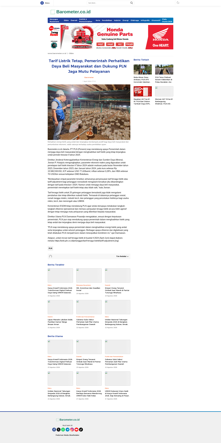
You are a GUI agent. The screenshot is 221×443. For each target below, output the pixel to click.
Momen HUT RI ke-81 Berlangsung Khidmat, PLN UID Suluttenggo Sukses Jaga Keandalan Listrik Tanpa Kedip (164, 105)
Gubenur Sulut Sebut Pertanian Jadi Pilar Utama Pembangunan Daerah (87, 322)
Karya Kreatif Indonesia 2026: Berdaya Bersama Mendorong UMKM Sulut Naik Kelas (89, 393)
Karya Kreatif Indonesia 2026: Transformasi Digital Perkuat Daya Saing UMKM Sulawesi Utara (60, 291)
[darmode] (178, 2)
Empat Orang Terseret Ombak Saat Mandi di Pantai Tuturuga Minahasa (117, 290)
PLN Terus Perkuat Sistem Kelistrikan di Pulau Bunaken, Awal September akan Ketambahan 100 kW (164, 82)
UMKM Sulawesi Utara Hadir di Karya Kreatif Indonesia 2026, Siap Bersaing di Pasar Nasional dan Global (117, 394)
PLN (50, 248)
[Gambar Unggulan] (89, 139)
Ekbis (71, 53)
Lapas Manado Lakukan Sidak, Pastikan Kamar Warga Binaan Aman (60, 322)
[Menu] (42, 3)
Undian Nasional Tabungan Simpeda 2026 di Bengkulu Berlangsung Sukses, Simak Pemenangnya (116, 323)
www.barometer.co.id (57, 53)
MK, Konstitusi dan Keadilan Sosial (88, 289)
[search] (132, 3)
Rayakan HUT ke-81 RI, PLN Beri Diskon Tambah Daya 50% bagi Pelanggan (142, 102)
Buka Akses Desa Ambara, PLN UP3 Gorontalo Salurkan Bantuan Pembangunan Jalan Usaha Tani (142, 83)
